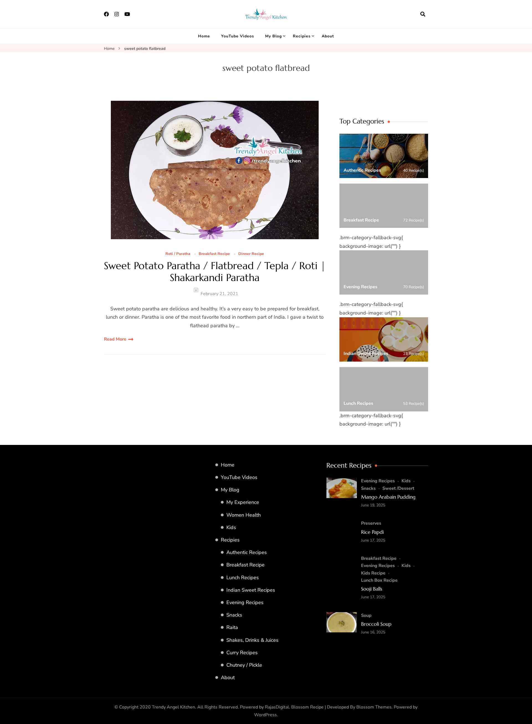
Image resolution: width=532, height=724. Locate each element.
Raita (232, 627)
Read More (115, 339)
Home (204, 36)
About (328, 36)
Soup (366, 615)
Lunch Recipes (242, 577)
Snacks (234, 615)
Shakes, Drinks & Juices (252, 640)
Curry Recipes (242, 652)
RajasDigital (277, 707)
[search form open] (423, 14)
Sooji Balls (371, 589)
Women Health (243, 515)
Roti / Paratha (177, 254)
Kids (231, 527)
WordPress (265, 715)
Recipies (302, 36)
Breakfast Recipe (214, 254)
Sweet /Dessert (398, 488)
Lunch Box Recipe (379, 580)
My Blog (273, 36)
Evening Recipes (245, 602)
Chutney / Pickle (244, 665)
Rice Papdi (372, 532)
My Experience (242, 502)
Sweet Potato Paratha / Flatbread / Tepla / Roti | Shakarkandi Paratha (215, 272)
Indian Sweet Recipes (250, 590)
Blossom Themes (374, 707)
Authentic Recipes (246, 552)
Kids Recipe (373, 573)
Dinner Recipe (251, 254)
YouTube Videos (237, 36)
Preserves (371, 523)
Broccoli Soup (376, 624)
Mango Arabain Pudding (388, 497)
